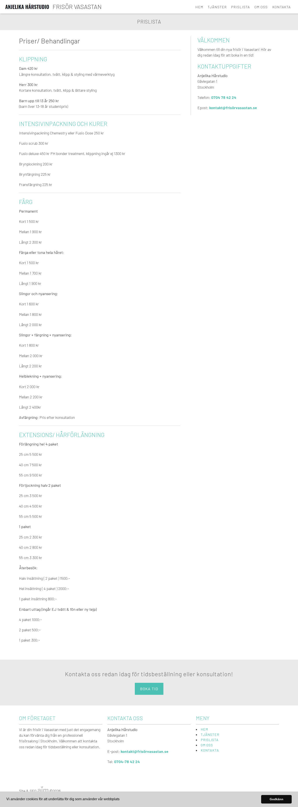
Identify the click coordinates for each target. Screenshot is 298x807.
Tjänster (217, 7)
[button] (121, 799)
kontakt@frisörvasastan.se (233, 107)
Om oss (261, 7)
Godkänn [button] (276, 799)
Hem (199, 7)
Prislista (240, 7)
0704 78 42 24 (223, 97)
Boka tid (149, 688)
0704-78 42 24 (127, 761)
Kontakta (281, 7)
